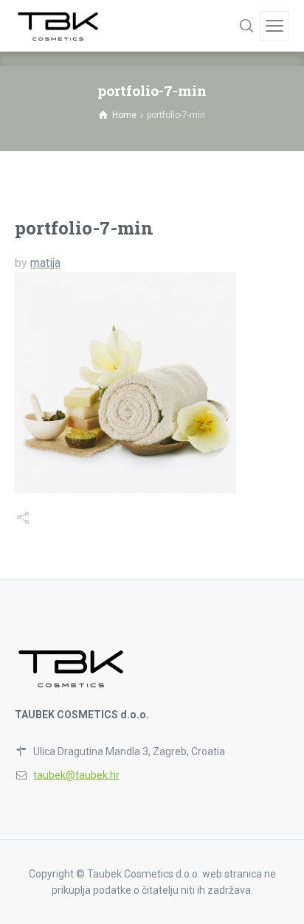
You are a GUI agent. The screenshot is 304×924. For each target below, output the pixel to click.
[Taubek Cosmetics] (59, 26)
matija (45, 263)
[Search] (246, 25)
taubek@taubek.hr (76, 775)
